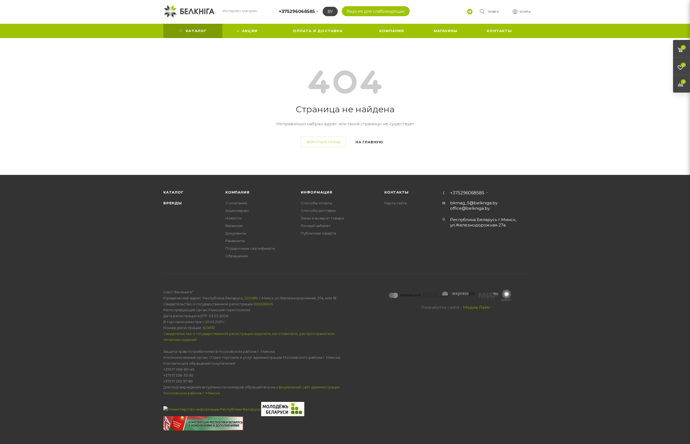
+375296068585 (297, 11)
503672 (208, 328)
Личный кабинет (316, 225)
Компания (237, 192)
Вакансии (234, 225)
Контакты (396, 192)
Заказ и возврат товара (322, 218)
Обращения (236, 256)
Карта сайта (395, 203)
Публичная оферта (318, 233)
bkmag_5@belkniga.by (474, 202)
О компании (236, 203)
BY (330, 11)
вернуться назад (323, 142)
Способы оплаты (316, 203)
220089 (251, 298)
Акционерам (237, 210)
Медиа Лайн (476, 307)
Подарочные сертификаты (250, 248)
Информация (316, 192)
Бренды (172, 203)
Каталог (173, 192)
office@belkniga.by (470, 208)
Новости (233, 218)
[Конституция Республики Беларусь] (203, 423)
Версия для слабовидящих (376, 11)
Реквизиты (235, 241)
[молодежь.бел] (282, 408)
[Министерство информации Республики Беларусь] (212, 408)
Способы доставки (318, 210)
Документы (235, 233)
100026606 (263, 304)
